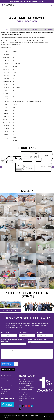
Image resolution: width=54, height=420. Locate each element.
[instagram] (26, 406)
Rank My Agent (17, 43)
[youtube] (29, 406)
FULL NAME (5, 332)
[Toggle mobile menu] (51, 5)
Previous (46, 10)
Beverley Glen (14, 32)
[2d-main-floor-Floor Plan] (27, 161)
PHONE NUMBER (42, 332)
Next (50, 10)
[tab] (5, 29)
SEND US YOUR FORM (8, 369)
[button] (1, 167)
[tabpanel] (27, 87)
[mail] (20, 409)
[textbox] (12, 344)
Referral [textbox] (30, 342)
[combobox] (13, 344)
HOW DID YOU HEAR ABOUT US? (37, 339)
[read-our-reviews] (7, 402)
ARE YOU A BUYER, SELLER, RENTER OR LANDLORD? (12, 340)
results (19, 44)
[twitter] (23, 406)
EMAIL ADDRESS (24, 332)
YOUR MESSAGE (5, 348)
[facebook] (20, 406)
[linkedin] (32, 406)
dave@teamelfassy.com (38, 1)
